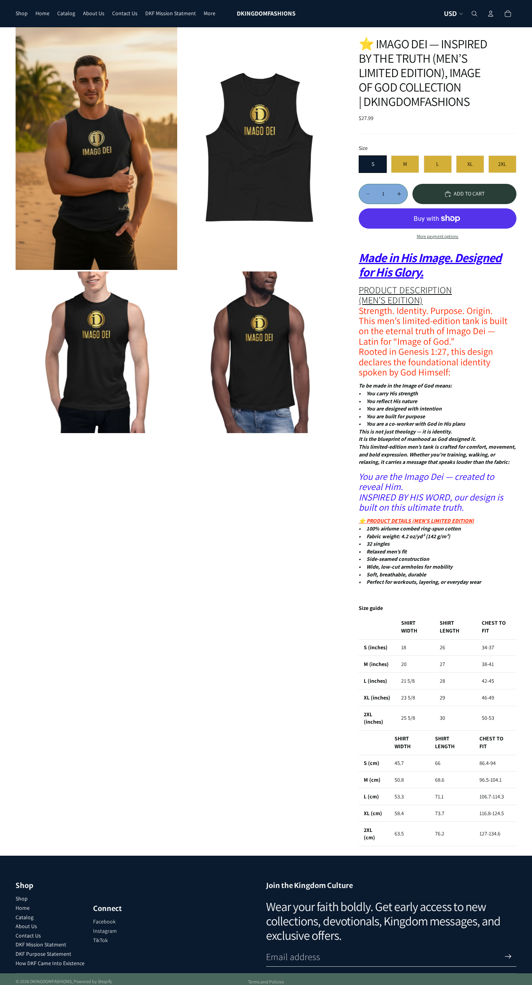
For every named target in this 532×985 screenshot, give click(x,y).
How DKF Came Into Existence (50, 963)
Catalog (24, 917)
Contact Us (28, 935)
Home (23, 907)
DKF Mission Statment (41, 944)
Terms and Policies (266, 982)
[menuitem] (209, 13)
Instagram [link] (105, 930)
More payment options (437, 236)
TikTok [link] (100, 940)
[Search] (474, 13)
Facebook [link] (104, 921)
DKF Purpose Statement (43, 953)
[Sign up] (508, 956)
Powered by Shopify (93, 981)
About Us (26, 926)
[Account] (490, 13)
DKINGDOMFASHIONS (51, 981)
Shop (22, 898)
